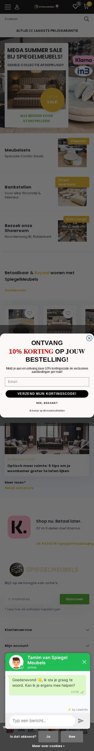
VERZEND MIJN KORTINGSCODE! (47, 393)
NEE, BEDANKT (47, 403)
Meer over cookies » (48, 746)
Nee (72, 736)
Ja (48, 736)
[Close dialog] (89, 338)
